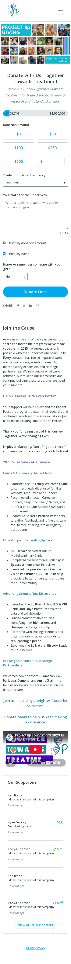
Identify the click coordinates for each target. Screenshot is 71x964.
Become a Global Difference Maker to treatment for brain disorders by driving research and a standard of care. (35, 95)
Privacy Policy (35, 948)
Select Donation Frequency (25, 175)
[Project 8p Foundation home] (13, 10)
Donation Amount (16, 125)
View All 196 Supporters (35, 925)
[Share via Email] (37, 305)
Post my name (19, 254)
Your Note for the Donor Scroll (25, 195)
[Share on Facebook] (18, 305)
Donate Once (35, 291)
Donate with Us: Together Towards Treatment (35, 78)
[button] (60, 10)
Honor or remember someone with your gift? (32, 266)
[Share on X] (24, 305)
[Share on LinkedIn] (31, 305)
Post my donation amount (27, 243)
